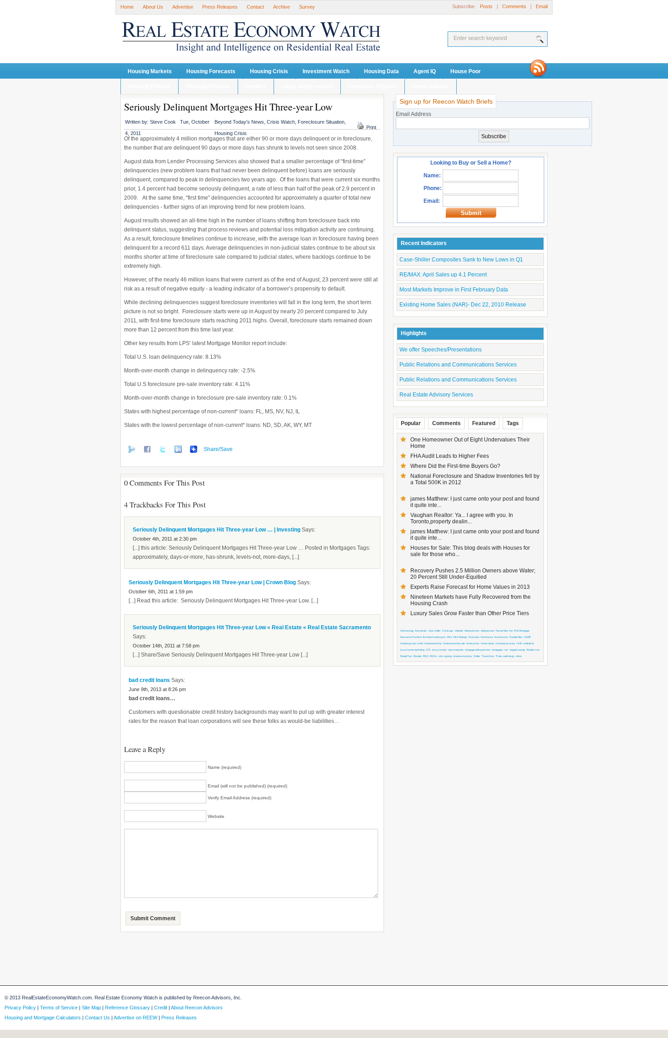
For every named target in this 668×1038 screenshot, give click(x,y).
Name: (432, 175)
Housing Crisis (269, 71)
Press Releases (220, 7)
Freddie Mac (516, 637)
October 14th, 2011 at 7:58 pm (166, 645)
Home (127, 7)
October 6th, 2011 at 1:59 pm (161, 591)
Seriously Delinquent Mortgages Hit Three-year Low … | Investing (216, 530)
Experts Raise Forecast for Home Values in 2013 (470, 587)
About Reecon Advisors (197, 1007)
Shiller (477, 656)
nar (506, 649)
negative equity (517, 649)
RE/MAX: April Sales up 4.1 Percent (443, 274)
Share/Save (218, 449)
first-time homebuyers (434, 637)
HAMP (527, 637)
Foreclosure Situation (321, 122)
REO (426, 656)
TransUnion (488, 656)
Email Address (413, 114)
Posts (486, 6)
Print (371, 127)
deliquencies (487, 630)
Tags (513, 423)
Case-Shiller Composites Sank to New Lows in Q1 (461, 259)
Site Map (91, 1007)
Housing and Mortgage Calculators (43, 1017)
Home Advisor (430, 86)
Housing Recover (207, 86)
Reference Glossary (127, 1007)
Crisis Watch (281, 122)
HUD (519, 643)
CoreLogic (448, 630)
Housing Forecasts (210, 71)
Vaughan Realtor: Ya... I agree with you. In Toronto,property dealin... (461, 518)
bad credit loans (149, 680)
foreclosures (501, 637)
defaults (459, 630)
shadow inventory (462, 656)
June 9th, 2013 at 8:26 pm (157, 689)
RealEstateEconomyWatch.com (238, 39)
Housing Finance (149, 86)
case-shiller (434, 630)
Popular (411, 423)
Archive (281, 7)
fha (511, 630)
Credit (160, 1007)
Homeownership (433, 643)
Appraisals (421, 630)
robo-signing (445, 656)
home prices (472, 643)
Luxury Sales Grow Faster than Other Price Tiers (469, 613)
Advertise (182, 7)
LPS (428, 649)
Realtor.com (533, 649)
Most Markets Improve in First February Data (453, 289)
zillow (519, 656)
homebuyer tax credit (411, 643)
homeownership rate (454, 643)
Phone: (433, 188)
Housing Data (381, 71)
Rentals (418, 656)
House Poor (465, 71)
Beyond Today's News (239, 122)
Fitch (449, 637)
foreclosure (487, 637)
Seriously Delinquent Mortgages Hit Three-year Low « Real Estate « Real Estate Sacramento (252, 627)
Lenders (255, 86)
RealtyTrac (406, 656)
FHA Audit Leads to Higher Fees (449, 456)
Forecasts (474, 637)
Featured (483, 423)
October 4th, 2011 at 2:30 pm (165, 539)
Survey (307, 7)
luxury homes (439, 649)
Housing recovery (505, 643)
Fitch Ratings (460, 637)
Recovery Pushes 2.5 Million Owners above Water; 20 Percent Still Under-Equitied (472, 573)
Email (542, 6)
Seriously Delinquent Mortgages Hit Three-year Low (228, 106)
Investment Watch (326, 71)
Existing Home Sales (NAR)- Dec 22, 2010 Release (462, 304)
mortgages (497, 649)
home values (487, 643)
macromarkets (456, 649)
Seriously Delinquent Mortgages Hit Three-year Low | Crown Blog (212, 582)
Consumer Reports (372, 86)
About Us (153, 7)
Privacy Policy (20, 1007)
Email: (432, 201)
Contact (255, 7)
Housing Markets (150, 71)
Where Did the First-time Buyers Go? (455, 466)
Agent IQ (425, 71)
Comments (514, 6)
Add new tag (407, 630)
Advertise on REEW (135, 1017)
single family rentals (307, 86)
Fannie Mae (502, 630)
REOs (433, 656)
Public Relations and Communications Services (458, 364)
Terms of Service (59, 1007)
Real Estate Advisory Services (436, 394)
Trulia (499, 656)
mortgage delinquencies (477, 649)
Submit (471, 213)
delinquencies (471, 630)
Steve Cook (163, 122)
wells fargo (508, 656)
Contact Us (97, 1017)
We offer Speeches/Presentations (440, 349)
